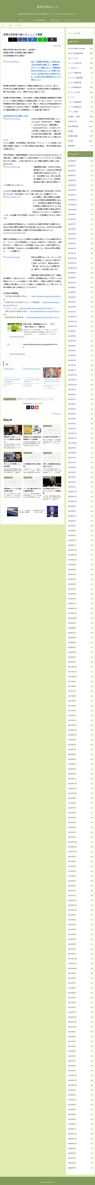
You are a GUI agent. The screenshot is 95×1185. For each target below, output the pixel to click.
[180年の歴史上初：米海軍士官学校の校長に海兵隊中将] (52, 372)
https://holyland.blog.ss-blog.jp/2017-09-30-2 (36, 308)
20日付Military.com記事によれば (15, 116)
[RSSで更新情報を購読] (37, 407)
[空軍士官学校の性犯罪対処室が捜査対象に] (12, 372)
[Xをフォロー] (28, 407)
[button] (52, 40)
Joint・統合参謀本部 (10, 399)
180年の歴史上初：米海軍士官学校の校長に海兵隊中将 (52, 381)
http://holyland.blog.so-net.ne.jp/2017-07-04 (43, 317)
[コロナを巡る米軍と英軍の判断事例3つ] (32, 372)
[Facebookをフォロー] (32, 407)
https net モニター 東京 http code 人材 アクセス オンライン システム (36, 399)
